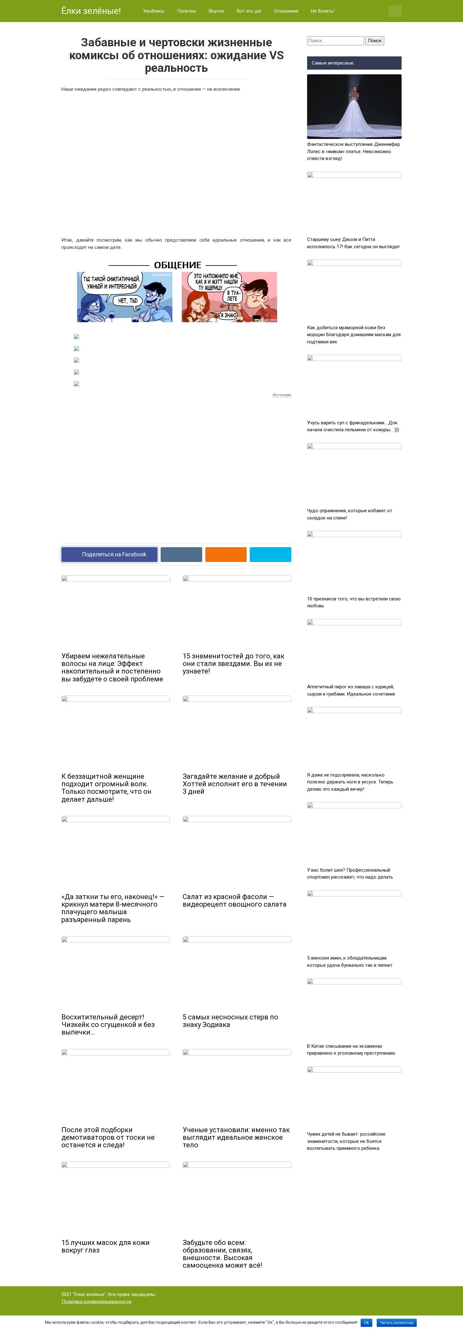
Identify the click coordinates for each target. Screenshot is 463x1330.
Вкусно (216, 11)
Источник (282, 395)
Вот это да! (249, 11)
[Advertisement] (176, 164)
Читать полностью (396, 1323)
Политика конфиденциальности (96, 1301)
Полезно (186, 11)
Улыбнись (153, 11)
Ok (366, 1323)
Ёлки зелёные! (91, 11)
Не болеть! (322, 11)
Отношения (286, 11)
